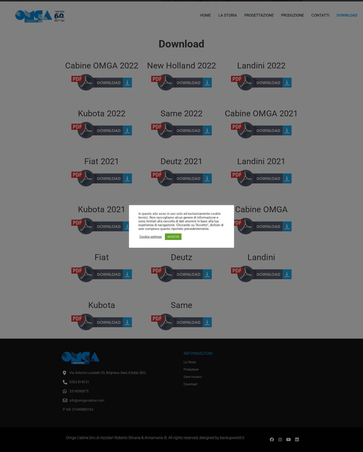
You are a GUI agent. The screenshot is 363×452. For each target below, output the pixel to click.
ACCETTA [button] (173, 236)
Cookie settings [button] (150, 237)
